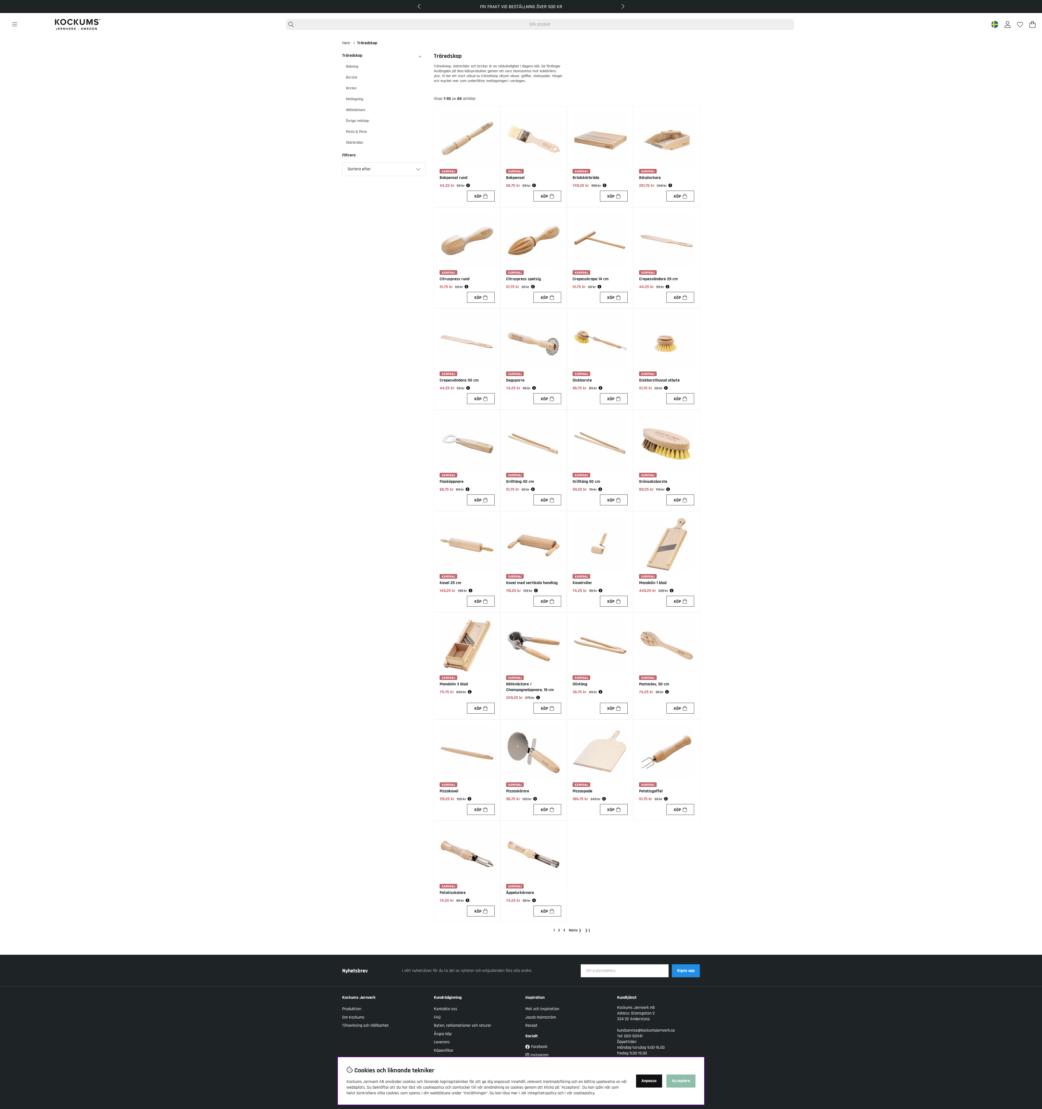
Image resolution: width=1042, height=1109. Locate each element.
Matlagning (354, 99)
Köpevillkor (443, 1050)
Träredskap (367, 43)
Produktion (351, 1009)
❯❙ (588, 930)
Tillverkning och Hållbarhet (365, 1025)
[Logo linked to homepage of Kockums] (77, 24)
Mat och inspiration (542, 1009)
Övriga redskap (357, 120)
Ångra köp (443, 1034)
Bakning (352, 66)
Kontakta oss (445, 1009)
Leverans (442, 1042)
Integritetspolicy (542, 1093)
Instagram (539, 1055)
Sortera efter (359, 169)
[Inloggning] (1007, 24)
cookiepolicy (584, 1093)
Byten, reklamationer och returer (462, 1025)
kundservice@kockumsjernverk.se (646, 1030)
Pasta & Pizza (356, 131)
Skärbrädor (354, 142)
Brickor (351, 88)
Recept (531, 1025)
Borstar (352, 77)
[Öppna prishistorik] (468, 185)
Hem (346, 43)
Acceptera (681, 1081)
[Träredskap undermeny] (419, 56)
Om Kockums (353, 1017)
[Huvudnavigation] (14, 24)
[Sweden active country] (994, 24)
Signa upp (686, 970)
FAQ (437, 1017)
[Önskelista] (1020, 24)
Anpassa (648, 1081)
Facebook (539, 1047)
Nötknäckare (355, 110)
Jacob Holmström (540, 1017)
